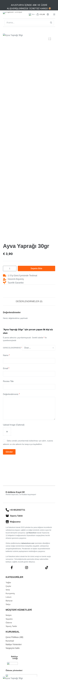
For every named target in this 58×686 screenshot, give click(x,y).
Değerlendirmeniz (11, 394)
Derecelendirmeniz (12, 348)
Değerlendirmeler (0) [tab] (29, 301)
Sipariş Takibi (16, 516)
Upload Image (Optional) (13, 425)
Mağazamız (15, 522)
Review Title (8, 381)
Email (6, 368)
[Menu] (54, 14)
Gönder (9, 452)
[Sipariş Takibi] (7, 515)
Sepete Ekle (36, 268)
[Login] (48, 14)
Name (6, 355)
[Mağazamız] (7, 521)
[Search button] (51, 22)
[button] (32, 14)
